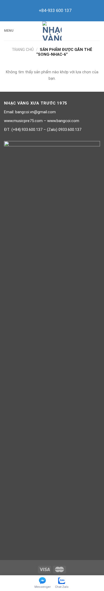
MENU (8, 31)
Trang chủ (23, 49)
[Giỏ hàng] (97, 31)
